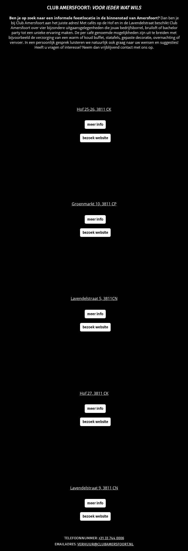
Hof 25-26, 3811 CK (94, 109)
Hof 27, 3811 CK (94, 393)
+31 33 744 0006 (111, 538)
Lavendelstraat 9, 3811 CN (94, 488)
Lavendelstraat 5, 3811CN (94, 298)
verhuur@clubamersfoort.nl (105, 544)
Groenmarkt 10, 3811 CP (94, 204)
